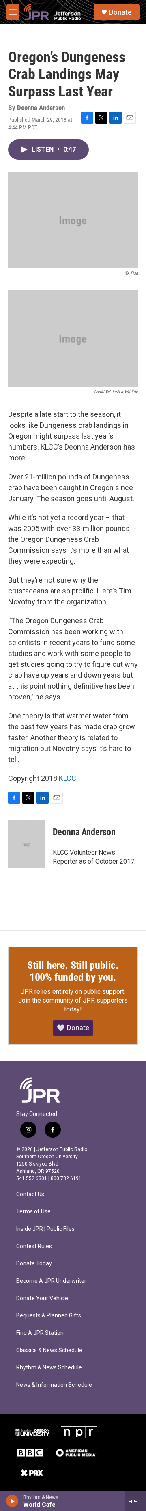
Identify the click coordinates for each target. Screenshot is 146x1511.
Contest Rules (34, 1246)
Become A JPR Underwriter (51, 1281)
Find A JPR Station (40, 1333)
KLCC (67, 778)
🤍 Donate (73, 1027)
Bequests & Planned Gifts (48, 1316)
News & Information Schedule (54, 1385)
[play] (12, 1501)
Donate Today (34, 1264)
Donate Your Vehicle (42, 1298)
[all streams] (135, 1501)
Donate (120, 12)
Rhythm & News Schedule (49, 1368)
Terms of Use (33, 1212)
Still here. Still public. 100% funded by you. (73, 971)
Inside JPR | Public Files (45, 1229)
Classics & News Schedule (49, 1350)
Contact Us (30, 1194)
